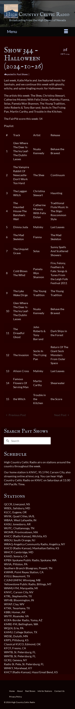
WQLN (8, 628)
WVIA (8, 564)
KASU (7, 524)
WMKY (8, 668)
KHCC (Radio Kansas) (17, 536)
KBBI (7, 612)
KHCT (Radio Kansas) (17, 672)
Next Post (60, 415)
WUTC (8, 528)
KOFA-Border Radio (16, 620)
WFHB (8, 600)
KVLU (7, 576)
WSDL (8, 508)
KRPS (7, 640)
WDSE (8, 636)
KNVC (8, 592)
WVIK (8, 516)
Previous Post (17, 415)
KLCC (7, 512)
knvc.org (33, 476)
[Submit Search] (7, 440)
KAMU (8, 632)
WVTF (8, 616)
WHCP (8, 552)
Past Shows (22, 74)
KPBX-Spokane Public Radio (21, 560)
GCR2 (7, 660)
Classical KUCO (14, 644)
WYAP (8, 604)
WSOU (8, 540)
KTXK (7, 608)
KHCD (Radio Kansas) (17, 548)
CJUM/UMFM (13, 580)
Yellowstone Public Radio (20, 584)
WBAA (8, 520)
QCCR (8, 504)
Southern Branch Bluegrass (21, 568)
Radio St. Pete (12, 664)
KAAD (8, 556)
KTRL (7, 596)
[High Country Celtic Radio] (37, 11)
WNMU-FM (11, 588)
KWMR (8, 572)
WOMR (8, 532)
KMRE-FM (10, 624)
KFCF (7, 648)
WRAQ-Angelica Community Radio (26, 544)
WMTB (8, 652)
